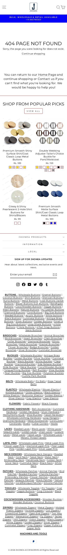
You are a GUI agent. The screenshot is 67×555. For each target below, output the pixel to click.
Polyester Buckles (53, 373)
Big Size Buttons (54, 312)
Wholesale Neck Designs (38, 454)
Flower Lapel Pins (14, 446)
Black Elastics (52, 392)
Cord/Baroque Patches (29, 483)
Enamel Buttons (51, 294)
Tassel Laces (34, 435)
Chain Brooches (53, 338)
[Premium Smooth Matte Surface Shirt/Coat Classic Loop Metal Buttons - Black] (44, 223)
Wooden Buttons (23, 502)
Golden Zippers (33, 522)
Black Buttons (13, 318)
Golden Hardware (29, 412)
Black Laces (38, 429)
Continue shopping (33, 53)
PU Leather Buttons (52, 309)
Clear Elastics (50, 398)
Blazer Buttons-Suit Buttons (32, 303)
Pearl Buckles (12, 373)
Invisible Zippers (34, 510)
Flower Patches (39, 477)
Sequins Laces (11, 432)
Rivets (26, 423)
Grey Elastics (33, 398)
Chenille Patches (48, 474)
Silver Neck (11, 463)
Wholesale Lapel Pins (31, 443)
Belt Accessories (41, 409)
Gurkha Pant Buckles (34, 376)
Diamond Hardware (14, 420)
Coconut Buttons (13, 297)
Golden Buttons (43, 321)
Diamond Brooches (39, 341)
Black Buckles (26, 361)
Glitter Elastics (34, 392)
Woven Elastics (51, 389)
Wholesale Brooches (30, 335)
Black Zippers (55, 519)
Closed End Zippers (16, 513)
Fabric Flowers (31, 403)
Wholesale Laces (52, 435)
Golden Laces (29, 432)
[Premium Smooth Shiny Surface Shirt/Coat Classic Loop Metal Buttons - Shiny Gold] (10, 167)
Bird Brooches (13, 338)
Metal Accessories (37, 420)
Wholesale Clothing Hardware (24, 417)
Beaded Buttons (14, 315)
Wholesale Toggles (29, 488)
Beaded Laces (22, 429)
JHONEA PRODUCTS (33, 237)
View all (33, 111)
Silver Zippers (51, 522)
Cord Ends (15, 423)
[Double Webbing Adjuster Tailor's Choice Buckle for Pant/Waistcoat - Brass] (49, 170)
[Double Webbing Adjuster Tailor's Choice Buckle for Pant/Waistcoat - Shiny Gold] (37, 167)
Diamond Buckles (25, 364)
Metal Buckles (28, 367)
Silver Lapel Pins (48, 449)
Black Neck (46, 463)
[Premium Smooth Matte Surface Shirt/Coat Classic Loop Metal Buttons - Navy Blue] (51, 223)
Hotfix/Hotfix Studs (14, 415)
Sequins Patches (24, 480)
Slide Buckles (10, 367)
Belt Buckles (39, 370)
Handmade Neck (35, 460)
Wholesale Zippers (25, 507)
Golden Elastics (53, 395)
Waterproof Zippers (27, 516)
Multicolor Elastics (32, 395)
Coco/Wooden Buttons (28, 306)
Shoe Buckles (56, 370)
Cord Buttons (35, 312)
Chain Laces (45, 432)
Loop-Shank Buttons (39, 324)
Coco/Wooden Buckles (51, 367)
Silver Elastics (16, 398)
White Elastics (11, 395)
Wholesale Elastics (29, 389)
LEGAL (32, 252)
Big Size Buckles (31, 373)
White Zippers (14, 522)
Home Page (47, 74)
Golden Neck (54, 460)
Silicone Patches (53, 483)
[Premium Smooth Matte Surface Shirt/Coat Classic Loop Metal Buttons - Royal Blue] (55, 223)
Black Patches (44, 480)
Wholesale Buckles (31, 355)
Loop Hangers (51, 417)
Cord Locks (56, 420)
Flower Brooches (18, 347)
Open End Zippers (39, 513)
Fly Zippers (46, 516)
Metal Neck (51, 457)
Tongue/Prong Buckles (17, 370)
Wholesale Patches (26, 471)
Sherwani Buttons (52, 297)
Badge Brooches (39, 347)
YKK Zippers (20, 519)
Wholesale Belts (24, 381)
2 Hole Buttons (26, 327)
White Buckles (44, 361)
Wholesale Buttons (29, 294)
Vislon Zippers (37, 519)
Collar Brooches (16, 341)
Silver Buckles (42, 358)
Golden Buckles (23, 358)
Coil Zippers (53, 510)
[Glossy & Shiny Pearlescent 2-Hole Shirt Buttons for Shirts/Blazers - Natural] (15, 223)
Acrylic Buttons (34, 315)
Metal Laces (18, 435)
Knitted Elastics (15, 392)
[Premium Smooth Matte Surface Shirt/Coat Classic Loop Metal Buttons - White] (48, 223)
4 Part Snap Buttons (48, 327)
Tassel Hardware (53, 415)
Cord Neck (22, 457)
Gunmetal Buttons (33, 318)
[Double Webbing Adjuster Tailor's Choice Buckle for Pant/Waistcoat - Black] (58, 167)
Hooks (54, 423)
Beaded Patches (28, 474)
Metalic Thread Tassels (33, 437)
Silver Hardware (50, 412)
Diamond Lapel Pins (38, 446)
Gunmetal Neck (29, 463)
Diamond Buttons (14, 312)
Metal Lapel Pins (54, 443)
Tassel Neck (36, 457)
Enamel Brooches (49, 344)
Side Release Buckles (49, 364)
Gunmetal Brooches (49, 350)
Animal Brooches (54, 335)
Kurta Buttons (11, 300)
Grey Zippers (34, 525)
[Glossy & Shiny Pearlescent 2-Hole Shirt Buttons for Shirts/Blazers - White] (19, 223)
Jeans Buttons (33, 330)
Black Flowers (50, 403)
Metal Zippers (46, 507)
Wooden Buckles (52, 499)
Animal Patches (48, 471)
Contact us (46, 79)
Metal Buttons (30, 300)
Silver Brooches (28, 350)
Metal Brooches (28, 344)
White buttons (53, 315)
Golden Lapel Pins (26, 449)
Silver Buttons (24, 321)
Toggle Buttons (52, 306)
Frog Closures (45, 491)
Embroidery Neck (14, 460)
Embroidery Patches (16, 477)
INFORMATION (33, 244)
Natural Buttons (30, 309)
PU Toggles (48, 488)
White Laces (54, 429)
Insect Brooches (33, 338)
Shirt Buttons (32, 297)
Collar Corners (40, 423)
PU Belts (41, 381)
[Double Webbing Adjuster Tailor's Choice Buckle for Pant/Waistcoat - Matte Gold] (48, 167)
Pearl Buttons (11, 309)
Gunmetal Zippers (15, 525)
